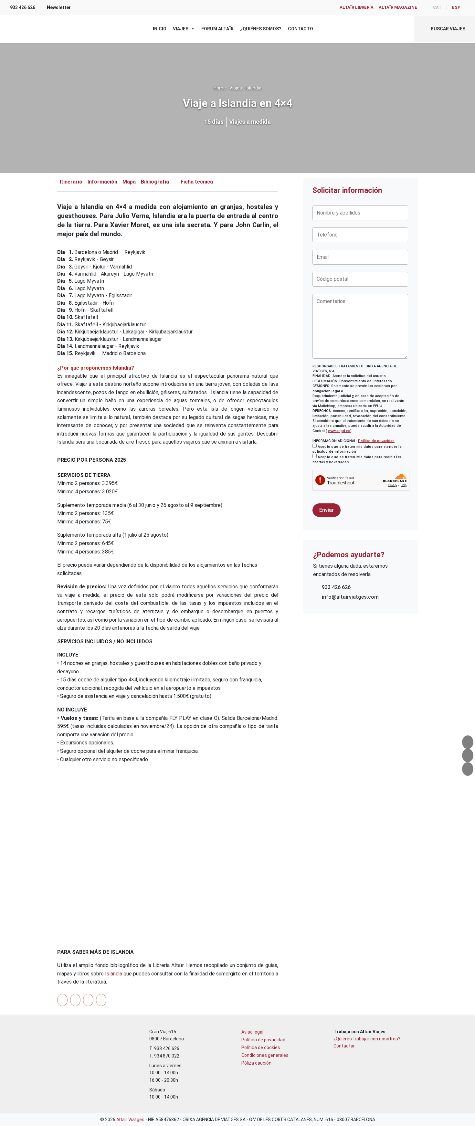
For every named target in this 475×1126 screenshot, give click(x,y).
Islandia (253, 87)
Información (102, 182)
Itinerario (71, 182)
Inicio (159, 28)
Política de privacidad (376, 441)
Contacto (300, 28)
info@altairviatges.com (350, 597)
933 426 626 (336, 587)
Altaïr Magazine (398, 7)
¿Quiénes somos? (260, 28)
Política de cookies (260, 1047)
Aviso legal (252, 1032)
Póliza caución (256, 1063)
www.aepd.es (339, 431)
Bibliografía (155, 182)
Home (220, 87)
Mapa (129, 182)
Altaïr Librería (357, 7)
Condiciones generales (265, 1055)
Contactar (344, 1045)
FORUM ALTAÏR (217, 28)
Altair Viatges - (132, 1119)
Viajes (180, 28)
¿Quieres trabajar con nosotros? (366, 1038)
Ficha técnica (197, 182)
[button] (444, 29)
